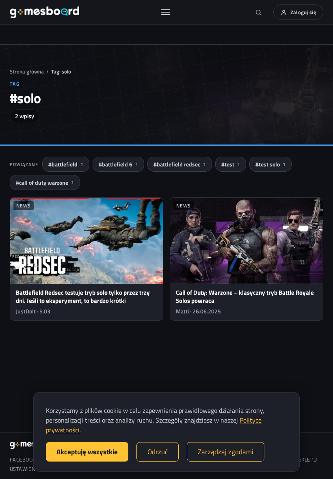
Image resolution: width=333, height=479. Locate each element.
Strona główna (27, 71)
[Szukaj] (258, 12)
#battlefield (65, 164)
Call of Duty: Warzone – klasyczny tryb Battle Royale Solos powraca (245, 296)
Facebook (23, 459)
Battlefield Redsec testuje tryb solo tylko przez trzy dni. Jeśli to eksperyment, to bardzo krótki (83, 296)
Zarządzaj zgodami (225, 452)
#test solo (270, 164)
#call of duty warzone (45, 182)
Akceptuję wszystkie (87, 452)
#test (230, 164)
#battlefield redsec (180, 164)
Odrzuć (157, 452)
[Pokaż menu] (165, 12)
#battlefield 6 (118, 164)
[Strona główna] (44, 12)
